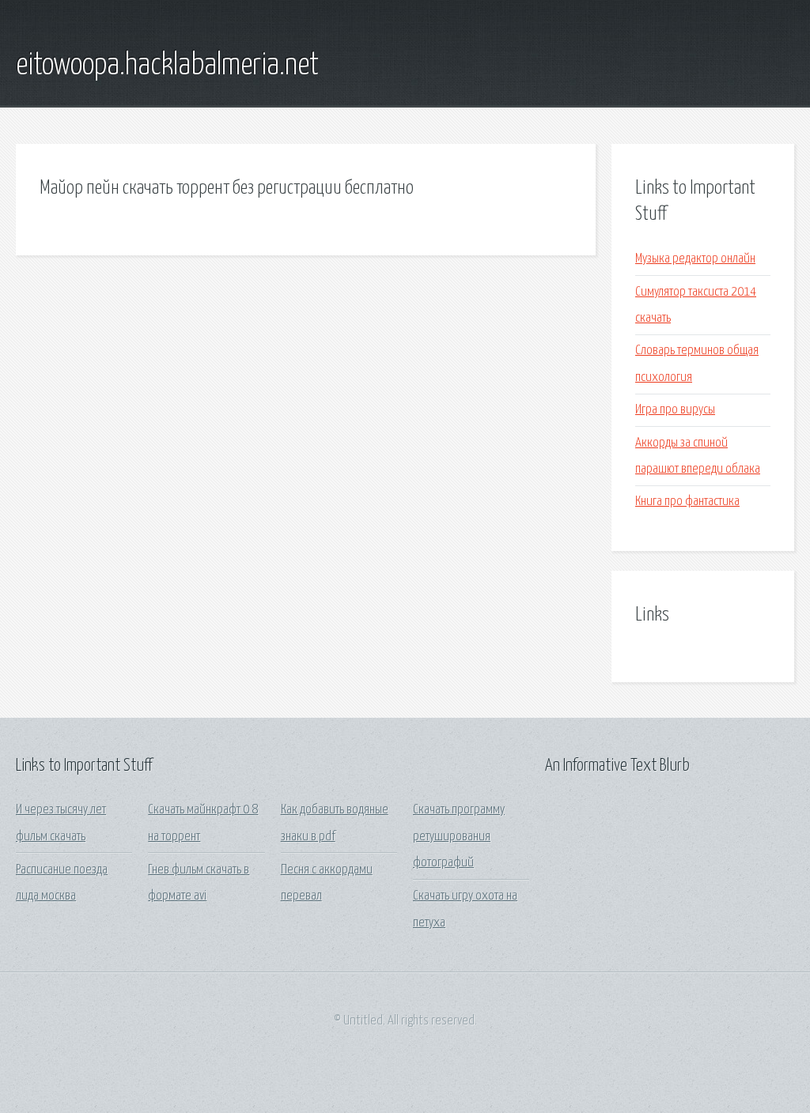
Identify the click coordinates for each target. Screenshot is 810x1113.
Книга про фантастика (687, 501)
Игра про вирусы (675, 410)
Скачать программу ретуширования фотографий (459, 836)
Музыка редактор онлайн (695, 259)
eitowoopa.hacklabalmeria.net (167, 66)
